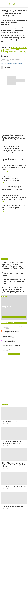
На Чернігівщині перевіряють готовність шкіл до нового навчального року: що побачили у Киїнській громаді (13, 149)
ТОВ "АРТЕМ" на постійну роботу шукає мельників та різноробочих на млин (13, 465)
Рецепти (6, 306)
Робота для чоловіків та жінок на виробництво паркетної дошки (13, 442)
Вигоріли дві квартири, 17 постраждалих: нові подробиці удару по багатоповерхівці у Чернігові (14, 197)
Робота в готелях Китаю (10, 421)
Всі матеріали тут (14, 317)
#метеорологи (15, 63)
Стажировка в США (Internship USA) (14, 486)
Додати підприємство (14, 353)
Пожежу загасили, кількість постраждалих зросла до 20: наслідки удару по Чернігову (11, 178)
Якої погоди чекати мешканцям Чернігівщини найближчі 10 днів (13, 159)
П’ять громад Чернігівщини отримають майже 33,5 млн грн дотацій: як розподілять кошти (13, 289)
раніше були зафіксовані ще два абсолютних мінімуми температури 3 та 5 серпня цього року (14, 50)
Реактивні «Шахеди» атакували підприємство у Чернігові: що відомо (13, 281)
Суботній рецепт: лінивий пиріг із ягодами (14, 274)
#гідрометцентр (8, 63)
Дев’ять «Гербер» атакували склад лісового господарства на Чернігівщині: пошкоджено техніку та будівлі (13, 137)
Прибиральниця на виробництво (13, 506)
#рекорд (21, 63)
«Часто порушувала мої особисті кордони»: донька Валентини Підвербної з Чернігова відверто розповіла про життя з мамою (14, 265)
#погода (2, 63)
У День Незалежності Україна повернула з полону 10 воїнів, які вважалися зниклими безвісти (13, 188)
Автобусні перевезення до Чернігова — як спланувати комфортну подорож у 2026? (14, 167)
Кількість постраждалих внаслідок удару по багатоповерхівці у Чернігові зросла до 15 (13, 207)
